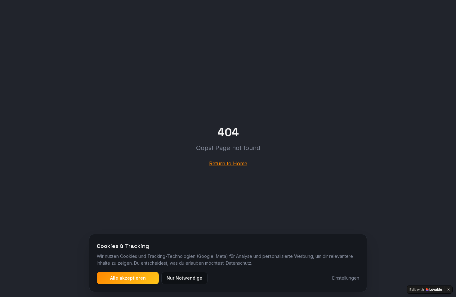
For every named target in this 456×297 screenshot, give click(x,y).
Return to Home (228, 163)
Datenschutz (238, 263)
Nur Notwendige (184, 278)
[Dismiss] (448, 289)
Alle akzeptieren (128, 278)
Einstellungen (345, 278)
